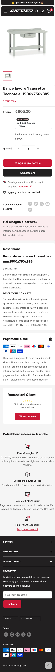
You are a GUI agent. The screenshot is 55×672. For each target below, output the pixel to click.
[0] (49, 11)
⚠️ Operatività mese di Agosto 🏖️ (27, 2)
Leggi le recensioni (27, 529)
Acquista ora (27, 172)
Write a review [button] (27, 416)
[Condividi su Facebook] (30, 203)
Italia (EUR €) (27, 618)
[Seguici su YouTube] (17, 634)
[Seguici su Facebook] (6, 634)
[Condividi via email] (47, 203)
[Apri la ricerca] (36, 11)
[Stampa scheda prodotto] (30, 210)
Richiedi (12, 604)
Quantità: (8, 148)
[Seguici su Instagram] (12, 634)
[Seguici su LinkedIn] (29, 634)
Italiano (8, 618)
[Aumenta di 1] (38, 148)
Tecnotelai (9, 101)
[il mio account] (42, 11)
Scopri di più (25, 186)
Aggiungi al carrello (29, 162)
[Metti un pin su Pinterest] (36, 203)
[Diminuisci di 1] (18, 148)
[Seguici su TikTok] (23, 634)
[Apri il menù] (5, 11)
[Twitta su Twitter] (42, 203)
